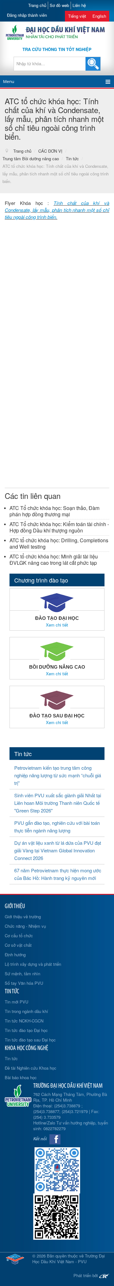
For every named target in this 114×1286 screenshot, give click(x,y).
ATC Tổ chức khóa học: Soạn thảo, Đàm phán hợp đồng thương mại (54, 511)
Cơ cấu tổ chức (19, 936)
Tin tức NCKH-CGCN (24, 1021)
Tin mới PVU (16, 1002)
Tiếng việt (77, 16)
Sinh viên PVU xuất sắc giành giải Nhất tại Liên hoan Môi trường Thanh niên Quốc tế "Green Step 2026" (57, 803)
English (99, 16)
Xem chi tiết (57, 625)
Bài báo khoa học (21, 1077)
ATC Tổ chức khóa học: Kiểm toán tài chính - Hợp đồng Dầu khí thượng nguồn (59, 527)
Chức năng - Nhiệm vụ (25, 926)
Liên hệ (79, 5)
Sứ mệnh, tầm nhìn (22, 974)
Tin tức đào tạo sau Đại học (30, 1040)
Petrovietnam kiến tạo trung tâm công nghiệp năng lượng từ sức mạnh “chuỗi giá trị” (57, 775)
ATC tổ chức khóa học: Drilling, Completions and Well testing (59, 543)
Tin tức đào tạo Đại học (26, 1030)
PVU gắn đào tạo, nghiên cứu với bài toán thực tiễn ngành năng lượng (57, 826)
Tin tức (11, 1058)
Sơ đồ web (59, 5)
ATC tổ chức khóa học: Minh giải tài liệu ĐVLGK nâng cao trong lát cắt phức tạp (54, 559)
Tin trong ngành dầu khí (26, 1011)
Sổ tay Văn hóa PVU (24, 983)
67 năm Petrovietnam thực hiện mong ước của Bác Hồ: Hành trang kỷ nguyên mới (57, 874)
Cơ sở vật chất (18, 945)
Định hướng (15, 955)
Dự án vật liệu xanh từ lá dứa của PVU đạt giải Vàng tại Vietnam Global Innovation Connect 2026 (57, 850)
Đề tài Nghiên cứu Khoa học (30, 1068)
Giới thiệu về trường (23, 917)
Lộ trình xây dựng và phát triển (33, 964)
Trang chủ (37, 5)
